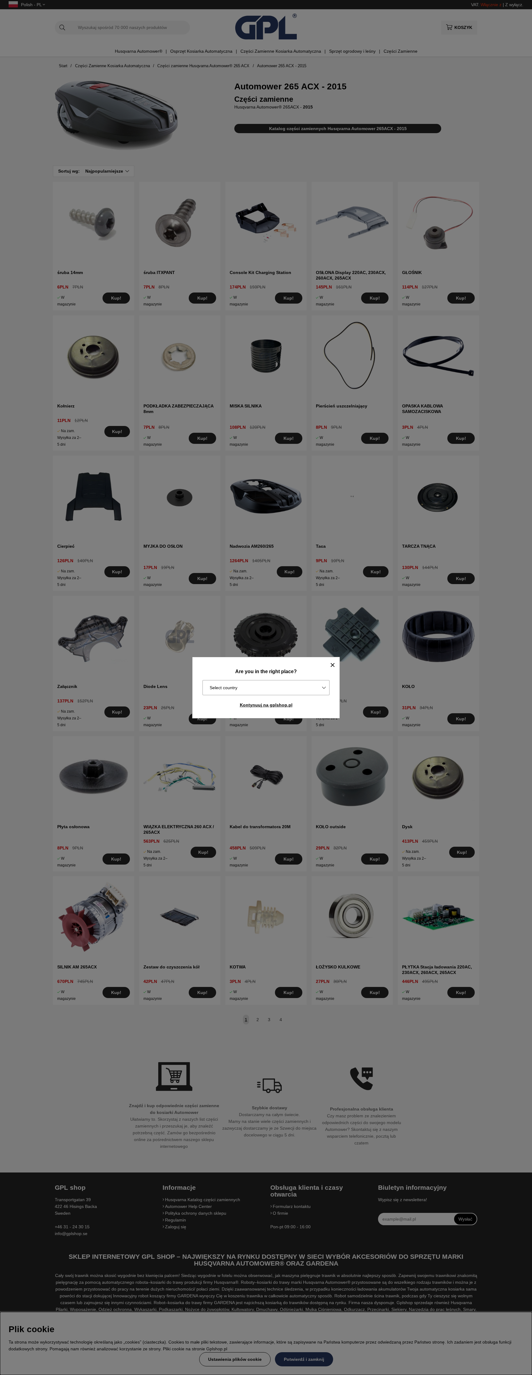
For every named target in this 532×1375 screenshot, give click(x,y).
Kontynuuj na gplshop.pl (266, 704)
